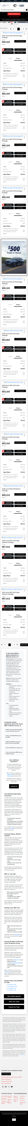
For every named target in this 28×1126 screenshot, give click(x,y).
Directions (22, 1098)
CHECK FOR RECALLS (14, 14)
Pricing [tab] (18, 58)
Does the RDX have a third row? (14, 747)
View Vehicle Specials (14, 996)
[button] (24, 34)
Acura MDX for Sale (11, 988)
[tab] (13, 23)
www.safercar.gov (22, 1054)
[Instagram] (5, 1086)
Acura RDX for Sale (11, 990)
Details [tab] (10, 58)
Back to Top (24, 644)
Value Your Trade (14, 1001)
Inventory (4, 1093)
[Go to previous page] (13, 29)
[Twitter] (8, 1086)
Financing (17, 1093)
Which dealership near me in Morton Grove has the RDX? (13, 742)
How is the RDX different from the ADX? (13, 736)
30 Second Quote (21, 41)
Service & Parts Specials (10, 1101)
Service (10, 1093)
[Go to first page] (10, 29)
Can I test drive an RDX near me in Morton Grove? (14, 753)
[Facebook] (2, 1086)
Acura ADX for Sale (11, 984)
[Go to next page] (23, 29)
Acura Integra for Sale (12, 986)
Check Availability (20, 52)
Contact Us (14, 786)
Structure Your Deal (20, 49)
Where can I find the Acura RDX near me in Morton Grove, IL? (14, 730)
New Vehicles (4, 1096)
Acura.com (22, 1100)
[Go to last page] (26, 29)
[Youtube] (11, 1086)
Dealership (23, 1093)
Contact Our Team (14, 1007)
